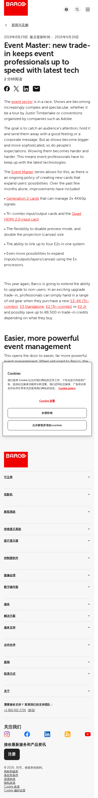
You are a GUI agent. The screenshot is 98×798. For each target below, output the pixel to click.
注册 (12, 754)
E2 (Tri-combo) (59, 306)
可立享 (8, 477)
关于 (7, 691)
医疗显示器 (11, 540)
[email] (36, 89)
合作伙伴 (9, 644)
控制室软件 (11, 558)
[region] (47, 399)
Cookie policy (67, 388)
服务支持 (9, 627)
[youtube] (88, 734)
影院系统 (9, 511)
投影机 (8, 494)
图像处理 (9, 575)
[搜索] (77, 9)
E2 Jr (82, 306)
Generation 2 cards (22, 198)
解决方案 (9, 616)
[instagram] (7, 734)
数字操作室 (11, 587)
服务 (7, 604)
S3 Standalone (32, 306)
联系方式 (9, 673)
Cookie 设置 (47, 400)
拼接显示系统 (12, 529)
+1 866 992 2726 (19, 710)
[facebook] (7, 89)
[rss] (67, 734)
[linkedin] (26, 89)
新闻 (7, 662)
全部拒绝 (47, 413)
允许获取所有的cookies (47, 425)
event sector (22, 102)
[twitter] (16, 89)
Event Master (22, 172)
